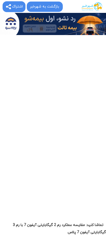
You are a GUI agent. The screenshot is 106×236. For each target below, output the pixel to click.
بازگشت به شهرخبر (44, 6)
